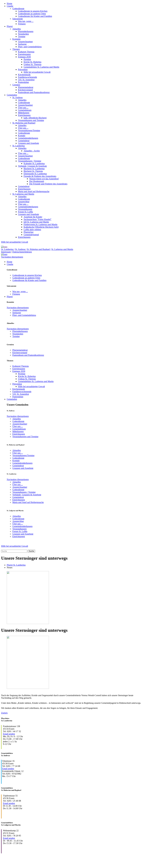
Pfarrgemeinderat (25, 87)
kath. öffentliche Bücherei (35, 118)
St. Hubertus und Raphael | (39, 249)
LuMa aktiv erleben (32, 229)
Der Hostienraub (36, 181)
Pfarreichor (28, 232)
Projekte (27, 59)
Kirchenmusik (24, 74)
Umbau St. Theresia (32, 64)
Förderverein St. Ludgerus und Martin (40, 224)
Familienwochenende (27, 77)
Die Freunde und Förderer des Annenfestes (48, 184)
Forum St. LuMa (25, 212)
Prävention (23, 69)
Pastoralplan (23, 82)
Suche (31, 551)
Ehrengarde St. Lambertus (35, 173)
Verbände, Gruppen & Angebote (32, 166)
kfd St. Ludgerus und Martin (36, 222)
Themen (16, 49)
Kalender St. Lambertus (34, 163)
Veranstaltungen (25, 209)
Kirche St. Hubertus (32, 62)
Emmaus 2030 (24, 57)
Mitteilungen (23, 112)
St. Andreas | (20, 249)
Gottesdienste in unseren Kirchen (32, 11)
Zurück (4, 713)
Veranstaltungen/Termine (29, 130)
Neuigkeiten (23, 34)
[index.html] (4, 254)
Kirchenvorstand (25, 90)
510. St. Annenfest (26, 79)
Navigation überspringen (12, 257)
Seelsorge (22, 44)
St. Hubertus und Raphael (23, 123)
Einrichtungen (24, 115)
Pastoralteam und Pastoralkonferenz (34, 92)
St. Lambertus (18, 146)
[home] (4, 247)
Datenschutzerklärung (22, 252)
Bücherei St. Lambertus (34, 168)
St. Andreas (17, 97)
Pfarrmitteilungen (25, 31)
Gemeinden (12, 95)
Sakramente (17, 18)
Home (9, 3)
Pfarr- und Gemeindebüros (30, 46)
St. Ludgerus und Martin (23, 194)
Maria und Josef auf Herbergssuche (33, 191)
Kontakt (21, 135)
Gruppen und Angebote (28, 143)
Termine (21, 36)
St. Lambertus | (7, 249)
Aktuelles (16, 29)
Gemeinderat (23, 140)
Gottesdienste (18, 8)
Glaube (10, 6)
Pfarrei (10, 26)
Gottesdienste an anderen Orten (32, 13)
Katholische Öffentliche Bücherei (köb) (41, 227)
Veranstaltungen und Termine (31, 120)
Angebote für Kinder (33, 217)
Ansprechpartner (25, 41)
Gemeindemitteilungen (28, 138)
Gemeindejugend (31, 234)
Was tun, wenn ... (25, 21)
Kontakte (16, 39)
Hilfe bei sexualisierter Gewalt (37, 72)
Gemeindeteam (24, 110)
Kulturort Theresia (26, 52)
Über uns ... (23, 107)
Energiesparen (24, 54)
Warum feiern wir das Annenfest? (44, 179)
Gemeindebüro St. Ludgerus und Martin (41, 67)
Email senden (9, 734)
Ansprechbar (23, 201)
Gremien (16, 85)
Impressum (6, 252)
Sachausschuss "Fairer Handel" (37, 219)
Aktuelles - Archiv (32, 151)
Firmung (22, 24)
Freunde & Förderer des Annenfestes (40, 176)
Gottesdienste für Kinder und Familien (35, 16)
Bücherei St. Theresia (33, 171)
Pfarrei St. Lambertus (16, 565)
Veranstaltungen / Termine (29, 161)
